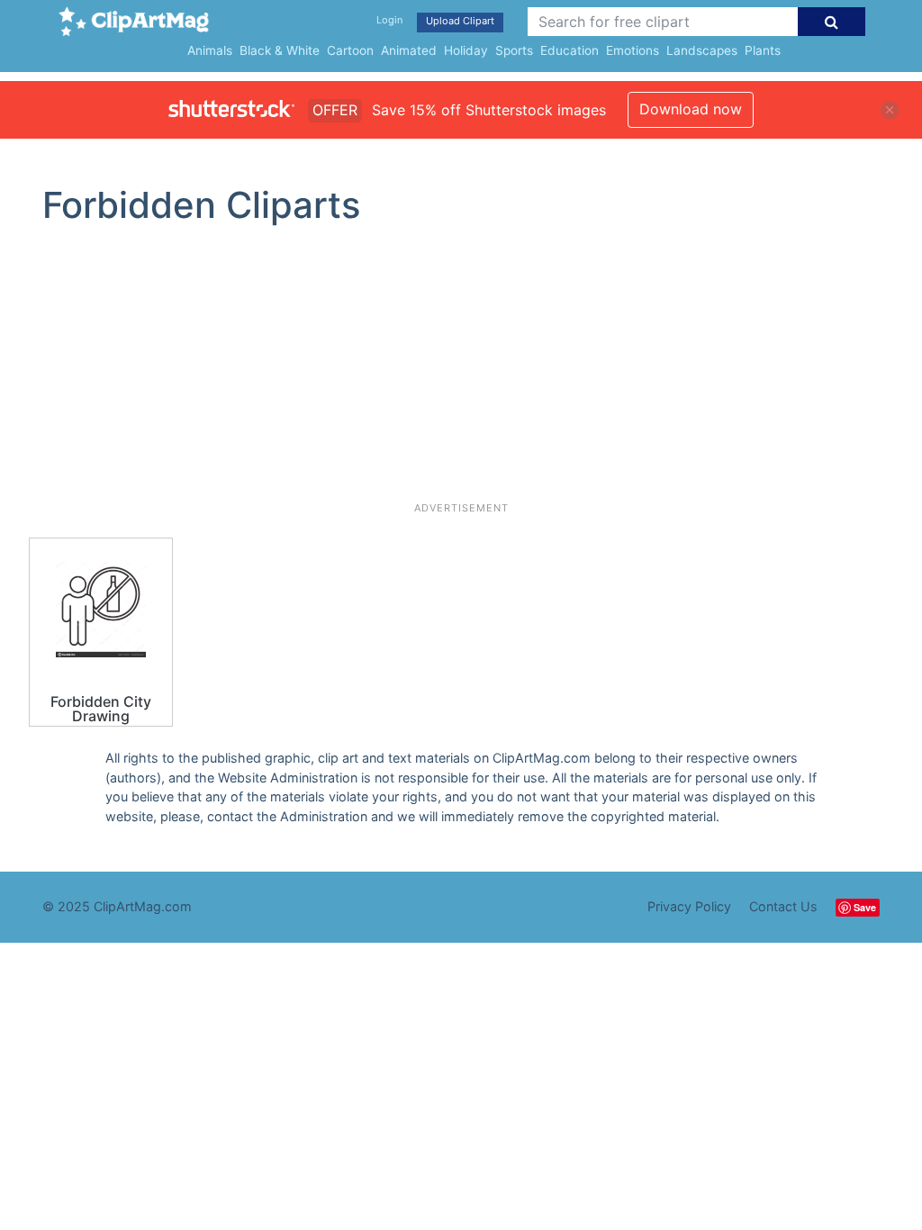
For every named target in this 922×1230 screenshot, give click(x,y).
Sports (514, 50)
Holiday (466, 50)
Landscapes (701, 50)
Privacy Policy (689, 906)
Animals (209, 50)
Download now (690, 109)
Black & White (280, 50)
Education (569, 50)
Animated (409, 50)
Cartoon (350, 50)
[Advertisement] (461, 371)
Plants (763, 50)
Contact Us (783, 906)
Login (389, 20)
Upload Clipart (460, 20)
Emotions (632, 50)
